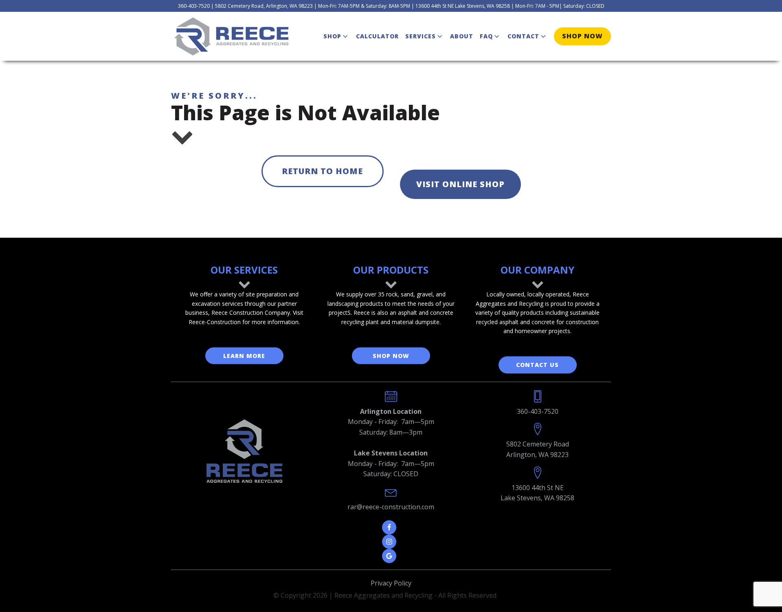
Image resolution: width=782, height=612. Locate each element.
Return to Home (322, 171)
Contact (523, 36)
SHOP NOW (391, 356)
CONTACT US (537, 365)
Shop (332, 36)
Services (420, 36)
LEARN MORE (244, 356)
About (461, 36)
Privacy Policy (391, 583)
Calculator (377, 36)
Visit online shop (460, 184)
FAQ (486, 36)
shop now (582, 35)
